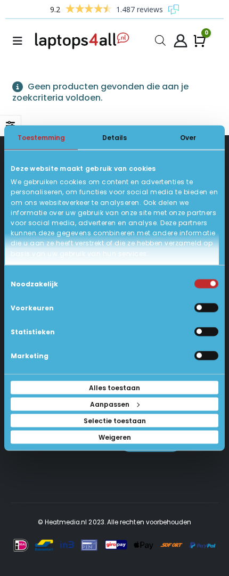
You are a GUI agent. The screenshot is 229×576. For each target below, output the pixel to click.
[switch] (206, 307)
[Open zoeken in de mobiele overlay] (160, 39)
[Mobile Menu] (21, 41)
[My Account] (180, 41)
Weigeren (115, 437)
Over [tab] (188, 137)
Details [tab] (114, 137)
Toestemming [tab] (41, 137)
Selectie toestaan (115, 420)
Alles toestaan (114, 387)
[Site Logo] (84, 41)
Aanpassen (109, 404)
